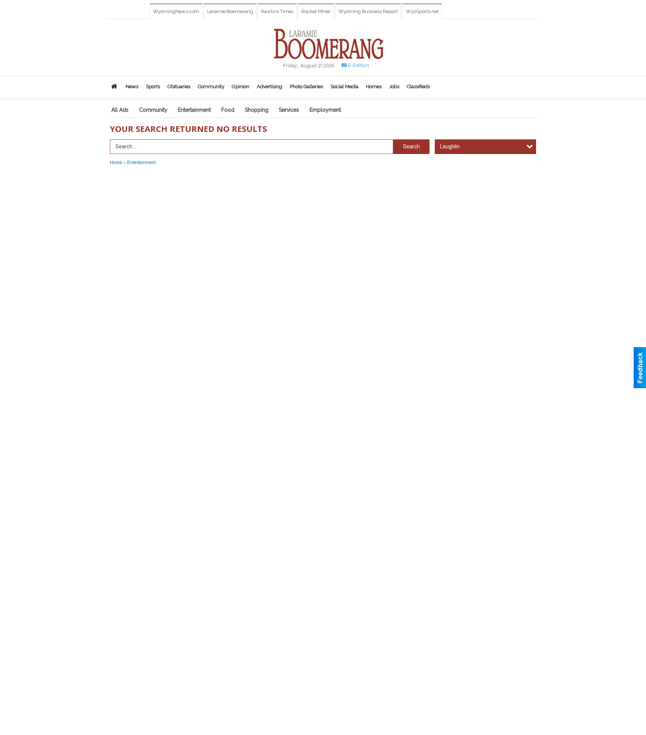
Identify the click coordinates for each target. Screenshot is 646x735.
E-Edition (358, 65)
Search (411, 146)
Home (116, 162)
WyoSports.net (422, 11)
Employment (325, 110)
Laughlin (450, 146)
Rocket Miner (315, 11)
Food (227, 110)
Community (153, 110)
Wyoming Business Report (368, 11)
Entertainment (194, 110)
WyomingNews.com (176, 11)
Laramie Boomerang (230, 11)
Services (289, 110)
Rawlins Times (277, 11)
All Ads (120, 110)
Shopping (256, 110)
